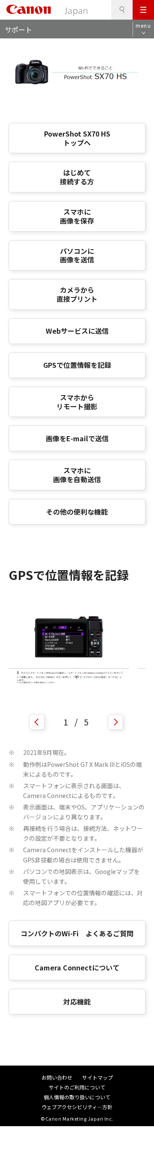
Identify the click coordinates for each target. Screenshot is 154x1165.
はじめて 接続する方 (77, 176)
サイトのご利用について (77, 1087)
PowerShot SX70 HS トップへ (77, 138)
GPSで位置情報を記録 (77, 365)
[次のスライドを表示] (115, 722)
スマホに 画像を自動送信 (77, 474)
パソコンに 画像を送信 (77, 255)
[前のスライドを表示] (36, 722)
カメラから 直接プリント (77, 294)
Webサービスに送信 (77, 331)
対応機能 (77, 1001)
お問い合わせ (56, 1077)
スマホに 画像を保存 (77, 216)
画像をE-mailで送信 (77, 438)
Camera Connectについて (77, 967)
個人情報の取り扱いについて (77, 1097)
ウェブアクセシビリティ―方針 (77, 1106)
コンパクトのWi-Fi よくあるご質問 (77, 933)
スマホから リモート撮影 (77, 401)
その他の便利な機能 (77, 512)
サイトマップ (97, 1077)
